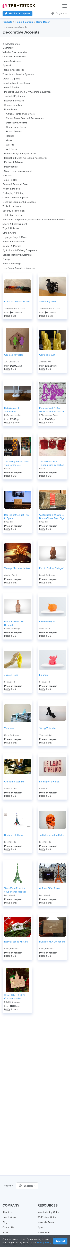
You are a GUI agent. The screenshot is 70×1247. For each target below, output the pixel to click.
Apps (40, 1227)
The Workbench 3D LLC (15, 308)
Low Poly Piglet (47, 621)
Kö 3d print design (12, 415)
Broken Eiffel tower (14, 835)
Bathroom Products (14, 100)
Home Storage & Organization (20, 153)
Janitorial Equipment (14, 96)
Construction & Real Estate (17, 83)
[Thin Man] (17, 713)
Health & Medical (11, 188)
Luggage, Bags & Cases (15, 237)
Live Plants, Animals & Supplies (19, 268)
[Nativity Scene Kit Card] (17, 926)
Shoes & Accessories (14, 241)
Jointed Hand (11, 675)
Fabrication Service (13, 215)
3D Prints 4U (45, 362)
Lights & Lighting (11, 78)
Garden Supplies (13, 105)
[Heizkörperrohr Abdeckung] (17, 393)
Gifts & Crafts (9, 232)
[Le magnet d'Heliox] (52, 766)
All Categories (12, 44)
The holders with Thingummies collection (51, 463)
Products (7, 21)
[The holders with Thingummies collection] (52, 446)
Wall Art (10, 144)
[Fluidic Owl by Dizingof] (52, 553)
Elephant (43, 675)
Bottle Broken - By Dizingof (13, 623)
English (60, 13)
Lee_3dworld (10, 842)
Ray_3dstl (8, 522)
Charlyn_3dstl (10, 575)
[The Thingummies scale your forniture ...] (17, 446)
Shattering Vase (47, 301)
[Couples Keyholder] (17, 340)
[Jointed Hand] (17, 660)
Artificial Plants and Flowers (20, 113)
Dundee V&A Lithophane (52, 941)
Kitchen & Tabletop (14, 162)
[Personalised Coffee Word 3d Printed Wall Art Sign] (52, 393)
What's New (44, 1232)
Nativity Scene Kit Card (16, 941)
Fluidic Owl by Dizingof (51, 568)
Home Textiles (10, 180)
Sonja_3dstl (44, 628)
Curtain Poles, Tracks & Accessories (25, 118)
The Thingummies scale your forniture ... (16, 463)
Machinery (8, 47)
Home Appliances (12, 61)
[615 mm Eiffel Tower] (52, 873)
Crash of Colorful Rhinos (17, 301)
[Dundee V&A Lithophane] (52, 926)
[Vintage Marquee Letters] (17, 553)
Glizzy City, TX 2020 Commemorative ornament (14, 997)
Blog (5, 1222)
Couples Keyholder (14, 354)
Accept (60, 1241)
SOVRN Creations (12, 1002)
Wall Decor (11, 149)
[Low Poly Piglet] (52, 606)
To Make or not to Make (51, 835)
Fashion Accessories (13, 69)
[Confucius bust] (52, 340)
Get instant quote (19, 13)
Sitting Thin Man (47, 728)
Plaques (10, 135)
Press (5, 1232)
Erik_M (7, 468)
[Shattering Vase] (52, 286)
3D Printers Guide (47, 1217)
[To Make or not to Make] (52, 820)
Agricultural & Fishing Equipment (20, 250)
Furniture (7, 175)
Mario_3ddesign (11, 735)
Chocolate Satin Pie (14, 781)
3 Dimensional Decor (48, 415)
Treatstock (19, 6)
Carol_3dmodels (11, 948)
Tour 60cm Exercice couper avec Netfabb (15, 890)
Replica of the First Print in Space (16, 517)
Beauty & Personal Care (15, 184)
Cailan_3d (43, 788)
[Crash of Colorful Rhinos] (17, 286)
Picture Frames (14, 131)
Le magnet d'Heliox (49, 781)
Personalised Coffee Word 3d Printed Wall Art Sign (52, 410)
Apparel (7, 65)
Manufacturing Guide (48, 1212)
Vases (9, 140)
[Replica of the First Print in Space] (17, 500)
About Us (7, 1212)
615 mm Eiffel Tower (49, 888)
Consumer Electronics (14, 56)
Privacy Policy (44, 1242)
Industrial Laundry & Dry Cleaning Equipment (27, 91)
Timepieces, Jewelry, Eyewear (18, 74)
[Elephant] (52, 660)
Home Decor (43, 21)
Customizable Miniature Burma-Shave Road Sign (52, 517)
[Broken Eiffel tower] (17, 820)
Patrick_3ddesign (47, 575)
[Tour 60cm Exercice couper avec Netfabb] (17, 873)
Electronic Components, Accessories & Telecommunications (34, 219)
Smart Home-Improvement (18, 171)
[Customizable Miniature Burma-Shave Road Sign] (52, 500)
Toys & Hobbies (11, 228)
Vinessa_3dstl (45, 735)
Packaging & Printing (13, 193)
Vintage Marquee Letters (17, 568)
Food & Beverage (12, 263)
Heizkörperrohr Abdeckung (12, 410)
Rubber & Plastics (12, 246)
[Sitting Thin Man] (52, 713)
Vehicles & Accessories (15, 52)
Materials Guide (46, 1222)
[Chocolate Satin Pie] (17, 766)
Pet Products (11, 166)
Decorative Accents (16, 27)
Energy (6, 259)
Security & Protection (14, 210)
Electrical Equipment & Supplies (19, 202)
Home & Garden (24, 21)
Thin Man (9, 728)
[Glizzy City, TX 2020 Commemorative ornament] (17, 980)
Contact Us (8, 1227)
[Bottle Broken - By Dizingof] (17, 606)
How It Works (9, 1217)
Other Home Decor (16, 127)
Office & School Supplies (16, 197)
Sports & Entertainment (15, 224)
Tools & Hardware (12, 206)
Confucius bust (47, 354)
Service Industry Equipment (17, 254)
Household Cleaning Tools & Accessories (26, 157)
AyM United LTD (11, 362)
